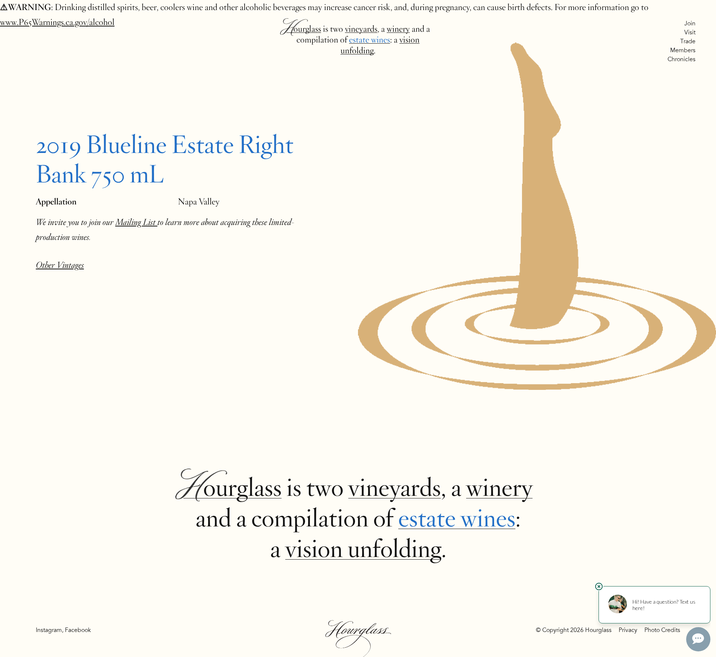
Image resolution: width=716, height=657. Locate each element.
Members (682, 50)
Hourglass (303, 29)
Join (689, 23)
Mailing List (136, 222)
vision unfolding (363, 549)
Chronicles (681, 59)
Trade (687, 41)
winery (398, 29)
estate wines (369, 39)
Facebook (78, 630)
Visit (689, 32)
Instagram (49, 630)
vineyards (361, 29)
